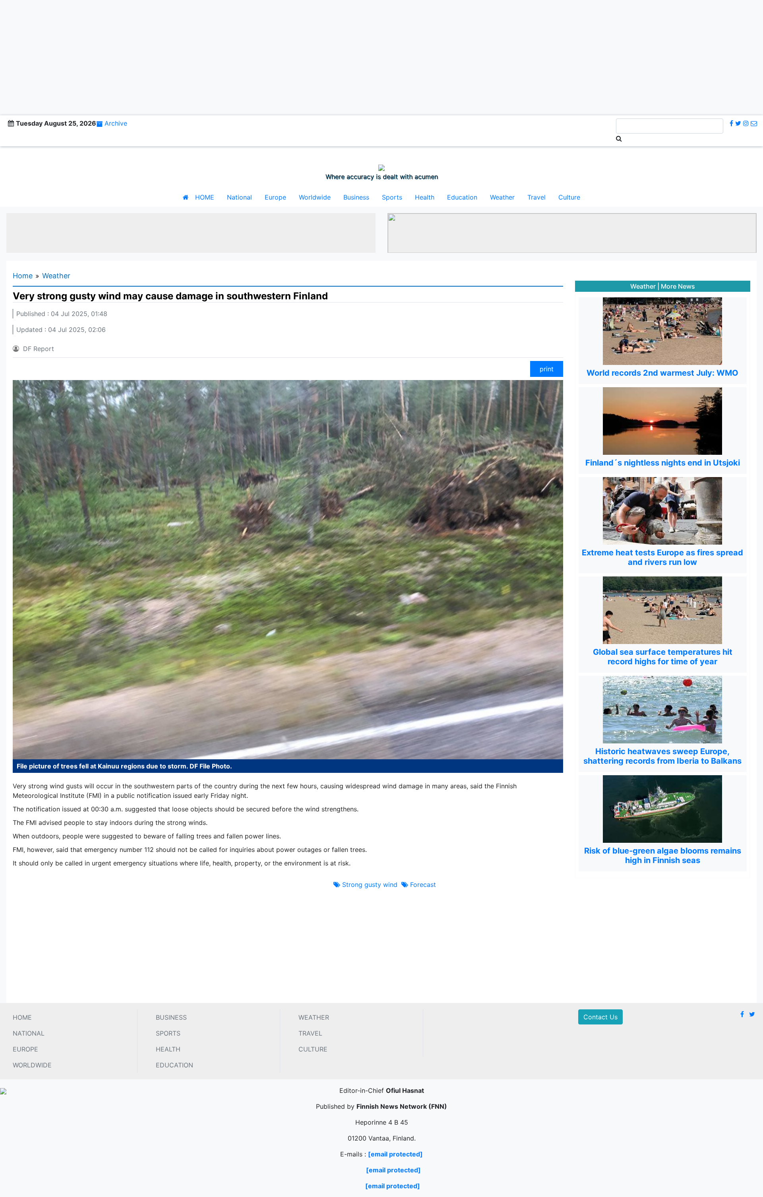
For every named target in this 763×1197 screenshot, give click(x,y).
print (547, 369)
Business (356, 197)
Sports (392, 197)
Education (462, 197)
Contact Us (600, 1017)
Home (23, 276)
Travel (536, 197)
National (239, 197)
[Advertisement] (381, 55)
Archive (116, 123)
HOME (204, 197)
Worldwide (315, 197)
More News (678, 286)
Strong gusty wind (368, 885)
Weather (502, 197)
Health (424, 197)
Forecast (422, 885)
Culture (569, 197)
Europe (275, 197)
